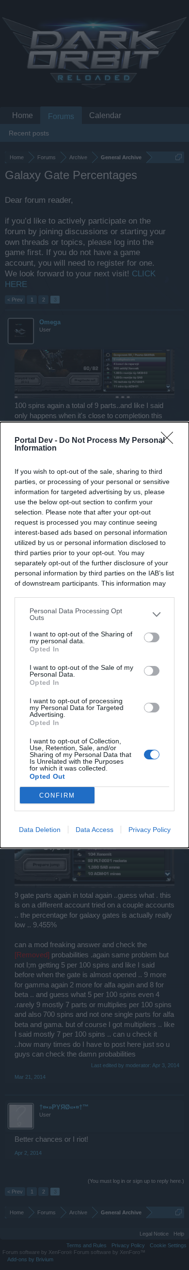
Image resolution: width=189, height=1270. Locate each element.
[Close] (170, 441)
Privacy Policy (149, 829)
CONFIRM (57, 795)
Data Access (94, 829)
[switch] (151, 637)
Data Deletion (40, 829)
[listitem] (94, 614)
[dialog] (94, 635)
